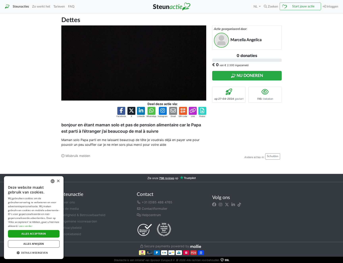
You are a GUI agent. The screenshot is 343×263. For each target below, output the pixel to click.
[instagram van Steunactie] (220, 205)
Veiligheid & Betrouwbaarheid (83, 215)
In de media (70, 209)
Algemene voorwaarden (79, 221)
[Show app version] (340, 260)
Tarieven (59, 6)
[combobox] (53, 181)
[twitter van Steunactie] (227, 205)
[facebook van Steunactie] (214, 205)
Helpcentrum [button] (151, 215)
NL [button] (255, 6)
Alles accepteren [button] (33, 233)
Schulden (272, 156)
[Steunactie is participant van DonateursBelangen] (145, 230)
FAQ (71, 6)
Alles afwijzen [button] (33, 244)
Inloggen (332, 6)
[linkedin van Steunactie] (233, 205)
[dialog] (34, 217)
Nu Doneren (249, 76)
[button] (271, 7)
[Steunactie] (7, 7)
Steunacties (21, 6)
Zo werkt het (41, 6)
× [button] (58, 181)
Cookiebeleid (71, 234)
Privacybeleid (71, 228)
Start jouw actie (303, 6)
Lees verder (25, 226)
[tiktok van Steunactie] (239, 205)
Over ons (68, 202)
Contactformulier (154, 209)
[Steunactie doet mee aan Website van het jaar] (164, 230)
